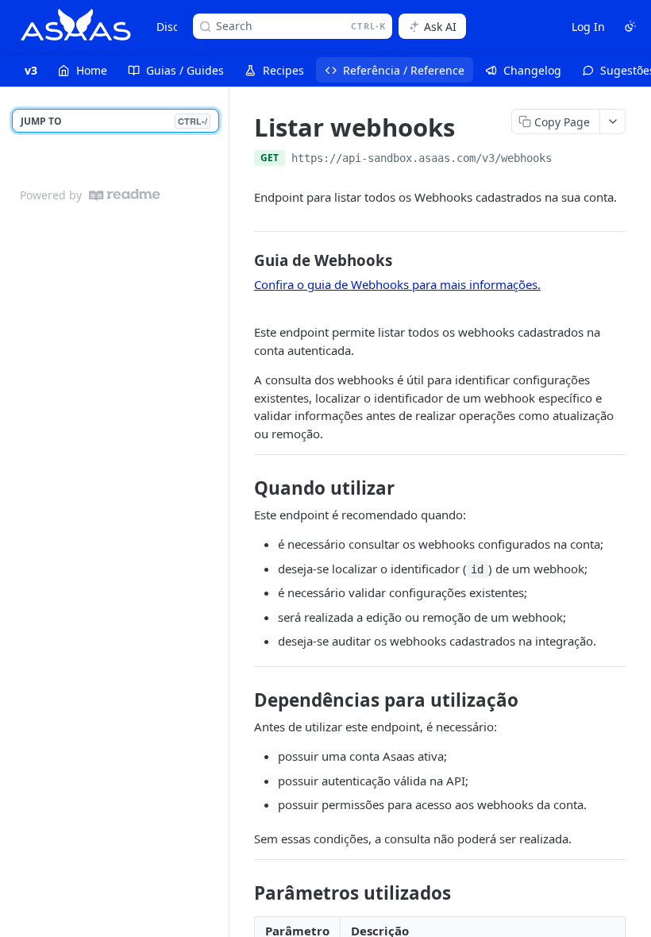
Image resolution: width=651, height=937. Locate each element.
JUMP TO (114, 121)
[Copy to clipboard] (567, 159)
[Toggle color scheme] (630, 26)
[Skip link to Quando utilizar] (243, 488)
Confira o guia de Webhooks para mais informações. (397, 284)
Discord (176, 26)
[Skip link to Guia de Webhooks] (243, 260)
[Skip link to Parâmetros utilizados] (243, 893)
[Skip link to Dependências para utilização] (243, 700)
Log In (588, 26)
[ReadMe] (124, 195)
